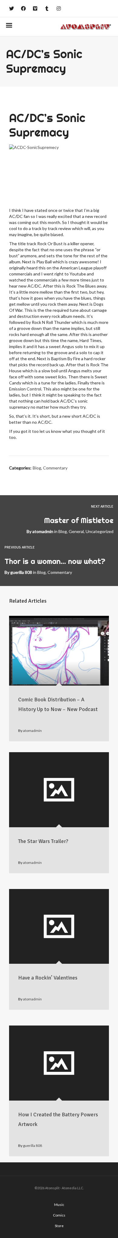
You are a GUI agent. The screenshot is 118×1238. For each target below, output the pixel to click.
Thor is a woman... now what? (55, 561)
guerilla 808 (21, 572)
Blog (37, 467)
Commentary (55, 467)
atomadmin (42, 531)
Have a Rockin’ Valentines (47, 977)
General (76, 531)
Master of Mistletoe (78, 520)
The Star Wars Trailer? (43, 841)
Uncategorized (99, 531)
